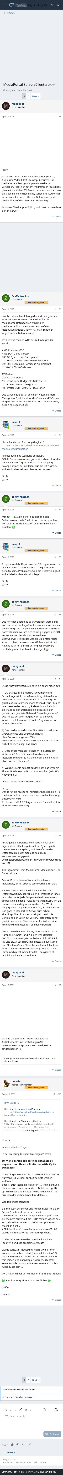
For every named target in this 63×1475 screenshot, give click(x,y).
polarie (16, 1081)
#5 (60, 557)
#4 (60, 509)
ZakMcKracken (21, 296)
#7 (60, 678)
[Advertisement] (31, 49)
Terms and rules (23, 1462)
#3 (60, 435)
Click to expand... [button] (32, 1130)
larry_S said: (10, 1102)
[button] (5, 1409)
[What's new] (52, 5)
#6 (60, 614)
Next (34, 96)
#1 (60, 116)
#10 (59, 1094)
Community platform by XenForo (29, 1471)
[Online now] (8, 427)
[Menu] (5, 5)
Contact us (8, 1462)
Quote (58, 216)
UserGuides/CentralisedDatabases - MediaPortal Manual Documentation (29, 1114)
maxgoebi (10, 90)
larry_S (16, 422)
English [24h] (9, 1459)
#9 (60, 985)
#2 (60, 309)
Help (35, 1462)
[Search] (58, 5)
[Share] (55, 116)
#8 (60, 835)
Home (43, 1462)
